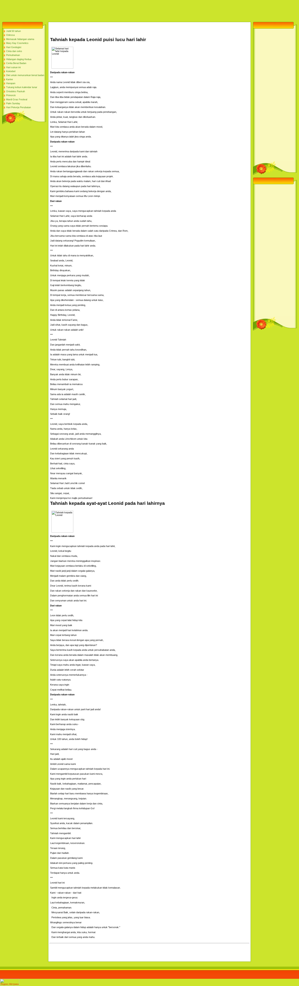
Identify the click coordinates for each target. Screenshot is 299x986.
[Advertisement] (79, 10)
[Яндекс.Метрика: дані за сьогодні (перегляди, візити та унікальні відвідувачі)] (9, 982)
